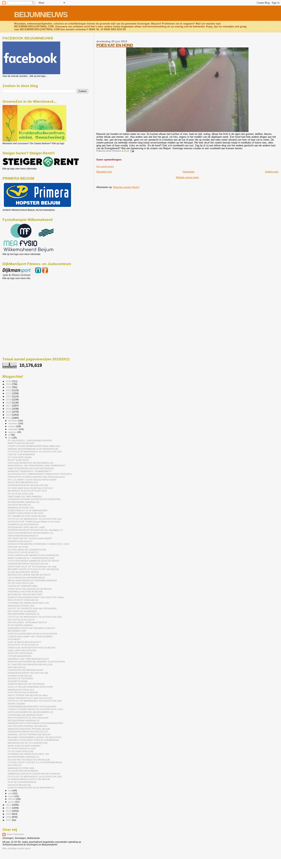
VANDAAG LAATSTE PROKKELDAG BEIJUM (29, 734)
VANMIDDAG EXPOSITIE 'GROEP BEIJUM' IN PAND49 (34, 774)
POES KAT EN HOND (114, 45)
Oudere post (272, 171)
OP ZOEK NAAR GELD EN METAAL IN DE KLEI (30, 488)
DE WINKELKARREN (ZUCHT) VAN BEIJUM (29, 779)
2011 (9, 808)
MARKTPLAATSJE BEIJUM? (21, 443)
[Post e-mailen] (132, 151)
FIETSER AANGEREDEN (19, 656)
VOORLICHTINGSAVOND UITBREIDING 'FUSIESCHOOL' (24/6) (38, 544)
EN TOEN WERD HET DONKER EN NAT (27, 550)
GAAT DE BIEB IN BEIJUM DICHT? (24, 642)
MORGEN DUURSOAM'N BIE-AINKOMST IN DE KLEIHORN (36, 661)
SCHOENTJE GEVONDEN (20, 678)
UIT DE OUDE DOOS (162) (21, 751)
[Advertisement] (19, 300)
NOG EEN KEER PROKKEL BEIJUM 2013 (27, 726)
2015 (9, 411)
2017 (9, 405)
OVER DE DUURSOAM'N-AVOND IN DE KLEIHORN (32, 634)
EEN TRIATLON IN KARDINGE (22, 611)
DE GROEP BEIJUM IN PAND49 (23, 771)
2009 (9, 814)
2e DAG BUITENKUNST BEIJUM (23, 572)
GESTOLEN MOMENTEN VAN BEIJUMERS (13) (30, 533)
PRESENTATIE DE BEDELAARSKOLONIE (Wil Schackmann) (36, 477)
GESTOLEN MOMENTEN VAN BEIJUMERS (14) (30, 463)
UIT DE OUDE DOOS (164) (21, 583)
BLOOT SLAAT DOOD (18, 460)
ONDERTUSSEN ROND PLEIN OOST (26, 513)
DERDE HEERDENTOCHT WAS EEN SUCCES (30, 698)
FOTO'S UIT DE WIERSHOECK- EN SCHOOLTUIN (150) (35, 617)
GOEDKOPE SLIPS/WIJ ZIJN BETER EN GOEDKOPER (34, 499)
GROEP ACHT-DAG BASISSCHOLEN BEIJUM (29, 589)
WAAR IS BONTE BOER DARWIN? (24, 746)
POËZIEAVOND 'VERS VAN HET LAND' (26, 527)
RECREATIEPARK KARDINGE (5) (23, 502)
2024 (9, 384)
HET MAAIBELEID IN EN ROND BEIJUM (27, 516)
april (10, 793)
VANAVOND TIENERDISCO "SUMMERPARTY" (30, 471)
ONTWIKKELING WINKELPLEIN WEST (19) (28, 754)
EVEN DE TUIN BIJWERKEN (21, 454)
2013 (9, 418)
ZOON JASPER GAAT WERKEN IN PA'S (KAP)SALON (33, 555)
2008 (9, 817)
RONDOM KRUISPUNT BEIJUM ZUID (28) (28, 673)
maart (11, 796)
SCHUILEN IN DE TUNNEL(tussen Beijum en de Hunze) (34, 521)
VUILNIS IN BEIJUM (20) (19, 785)
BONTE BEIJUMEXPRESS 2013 (23, 482)
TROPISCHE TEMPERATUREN (22, 586)
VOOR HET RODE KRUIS (20, 653)
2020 (9, 396)
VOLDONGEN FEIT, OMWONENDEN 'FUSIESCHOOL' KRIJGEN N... (40, 474)
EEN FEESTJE (15, 765)
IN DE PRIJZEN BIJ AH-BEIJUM (23, 692)
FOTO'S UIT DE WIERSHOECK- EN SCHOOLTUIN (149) (35, 701)
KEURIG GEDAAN (16, 704)
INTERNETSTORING (18, 681)
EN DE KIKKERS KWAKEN (20, 625)
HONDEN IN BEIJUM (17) (20, 541)
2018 (9, 402)
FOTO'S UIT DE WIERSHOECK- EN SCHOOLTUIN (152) (35, 451)
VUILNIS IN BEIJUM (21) (19, 505)
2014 (9, 415)
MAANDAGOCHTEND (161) (21, 690)
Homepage (188, 171)
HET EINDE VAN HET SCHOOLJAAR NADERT (30, 538)
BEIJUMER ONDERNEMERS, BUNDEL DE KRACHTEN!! (34, 737)
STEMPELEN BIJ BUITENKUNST (23, 524)
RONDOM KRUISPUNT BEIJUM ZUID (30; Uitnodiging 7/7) (35, 530)
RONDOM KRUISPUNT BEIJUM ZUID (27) (28, 731)
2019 (9, 399)
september (13, 429)
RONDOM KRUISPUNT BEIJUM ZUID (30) (28, 485)
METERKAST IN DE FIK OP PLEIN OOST (27, 491)
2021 (9, 393)
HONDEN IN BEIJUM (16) (20, 676)
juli (9, 435)
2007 (9, 820)
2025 (9, 381)
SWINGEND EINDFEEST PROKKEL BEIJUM (29, 729)
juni (10, 437)
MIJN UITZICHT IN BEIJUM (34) (23, 600)
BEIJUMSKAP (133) (17, 631)
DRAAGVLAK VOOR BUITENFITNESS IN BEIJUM (31, 647)
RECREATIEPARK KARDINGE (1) (23, 757)
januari (11, 802)
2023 (9, 387)
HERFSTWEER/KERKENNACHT (23, 536)
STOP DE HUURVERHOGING (22, 782)
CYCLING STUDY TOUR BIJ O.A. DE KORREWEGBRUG (35, 762)
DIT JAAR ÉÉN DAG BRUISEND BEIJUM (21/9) (30, 664)
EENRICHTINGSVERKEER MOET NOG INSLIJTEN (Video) (36, 597)
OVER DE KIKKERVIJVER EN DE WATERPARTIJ (31, 788)
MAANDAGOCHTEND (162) (21, 606)
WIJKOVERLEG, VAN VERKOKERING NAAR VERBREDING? (37, 465)
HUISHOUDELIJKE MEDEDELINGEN (25, 670)
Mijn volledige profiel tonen (16, 848)
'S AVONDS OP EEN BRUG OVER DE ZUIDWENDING (33, 740)
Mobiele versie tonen (187, 177)
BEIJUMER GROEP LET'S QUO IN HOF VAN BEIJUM (33, 569)
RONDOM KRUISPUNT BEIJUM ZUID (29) (28, 564)
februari (12, 799)
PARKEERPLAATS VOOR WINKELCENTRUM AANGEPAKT (35, 723)
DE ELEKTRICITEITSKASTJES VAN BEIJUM (29, 760)
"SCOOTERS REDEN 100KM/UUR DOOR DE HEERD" (33, 561)
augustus (12, 432)
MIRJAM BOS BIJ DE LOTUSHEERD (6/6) (28, 743)
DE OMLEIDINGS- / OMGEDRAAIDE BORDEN (30, 440)
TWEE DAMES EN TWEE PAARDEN (25, 496)
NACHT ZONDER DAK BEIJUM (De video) (28, 695)
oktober (12, 426)
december (13, 420)
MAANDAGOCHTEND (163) (21, 507)
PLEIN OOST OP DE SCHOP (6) (23, 645)
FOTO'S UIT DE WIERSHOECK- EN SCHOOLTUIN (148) (35, 776)
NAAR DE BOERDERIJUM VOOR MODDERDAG (31, 468)
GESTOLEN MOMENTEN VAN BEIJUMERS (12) (30, 712)
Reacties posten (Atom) (126, 187)
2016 (9, 408)
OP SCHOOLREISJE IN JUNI (22, 748)
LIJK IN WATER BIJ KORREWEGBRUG (26, 577)
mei (10, 790)
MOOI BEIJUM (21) (17, 667)
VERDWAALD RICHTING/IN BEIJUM (25, 591)
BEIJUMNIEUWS (40, 15)
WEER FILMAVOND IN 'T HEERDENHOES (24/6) (31, 558)
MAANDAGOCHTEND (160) (21, 768)
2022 (9, 390)
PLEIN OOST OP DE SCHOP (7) (23, 552)
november (13, 423)
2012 (9, 805)
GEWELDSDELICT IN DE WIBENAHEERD (27, 510)
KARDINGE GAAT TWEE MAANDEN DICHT (28, 659)
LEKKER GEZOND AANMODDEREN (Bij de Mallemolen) (34, 446)
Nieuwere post (104, 171)
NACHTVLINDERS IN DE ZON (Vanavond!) (28, 718)
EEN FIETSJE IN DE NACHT (21, 620)
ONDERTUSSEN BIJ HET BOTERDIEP (26, 684)
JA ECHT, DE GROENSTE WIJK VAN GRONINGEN (32, 608)
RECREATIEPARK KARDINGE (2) (23, 720)
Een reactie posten (105, 166)
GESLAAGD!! (14, 639)
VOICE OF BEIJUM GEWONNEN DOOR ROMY (30, 687)
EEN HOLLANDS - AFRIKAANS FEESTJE (27, 622)
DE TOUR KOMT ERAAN (20, 457)
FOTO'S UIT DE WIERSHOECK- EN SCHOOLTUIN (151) (35, 519)
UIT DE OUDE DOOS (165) (21, 494)
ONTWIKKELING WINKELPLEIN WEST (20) (28, 603)
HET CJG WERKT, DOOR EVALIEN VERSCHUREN (32, 480)
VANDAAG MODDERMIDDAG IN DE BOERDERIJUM (33, 449)
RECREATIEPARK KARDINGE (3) (23, 614)
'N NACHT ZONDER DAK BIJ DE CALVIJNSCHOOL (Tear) (35, 709)
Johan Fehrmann (15, 834)
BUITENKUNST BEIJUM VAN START (25, 594)
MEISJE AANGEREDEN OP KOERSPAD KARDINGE (32, 580)
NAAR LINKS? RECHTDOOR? (22, 650)
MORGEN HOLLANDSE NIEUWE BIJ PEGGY (29, 575)
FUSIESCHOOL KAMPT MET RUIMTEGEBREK (30, 636)
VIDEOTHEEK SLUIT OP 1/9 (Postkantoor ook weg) (32, 566)
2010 (9, 811)
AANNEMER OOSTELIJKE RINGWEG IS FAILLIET (31, 628)
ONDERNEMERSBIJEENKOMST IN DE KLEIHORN (32, 706)
